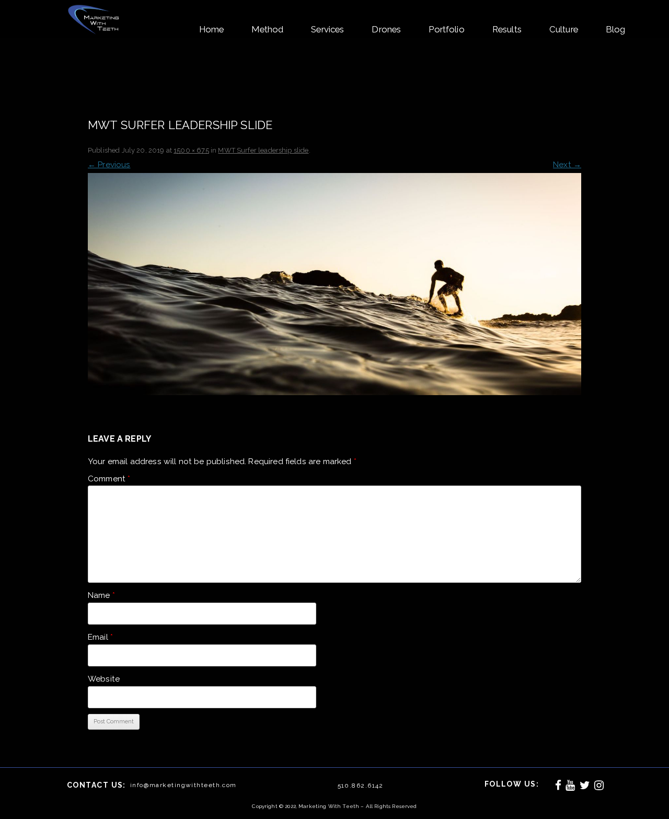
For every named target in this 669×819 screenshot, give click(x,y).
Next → (567, 164)
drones (386, 29)
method (267, 29)
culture (563, 29)
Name (101, 595)
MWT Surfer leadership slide (263, 150)
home (211, 29)
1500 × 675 (191, 150)
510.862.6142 (361, 785)
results (507, 29)
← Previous (109, 164)
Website (104, 679)
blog (616, 29)
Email (100, 637)
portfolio (446, 29)
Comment (109, 478)
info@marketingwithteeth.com (183, 785)
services (327, 29)
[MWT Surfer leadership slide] (334, 284)
